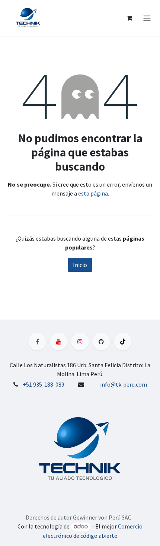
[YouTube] (59, 341)
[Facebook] (37, 341)
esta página (93, 193)
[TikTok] (123, 341)
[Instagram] (80, 341)
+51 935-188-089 (43, 384)
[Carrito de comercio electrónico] (129, 17)
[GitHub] (101, 341)
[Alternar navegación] (147, 18)
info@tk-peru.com (123, 384)
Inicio (80, 265)
